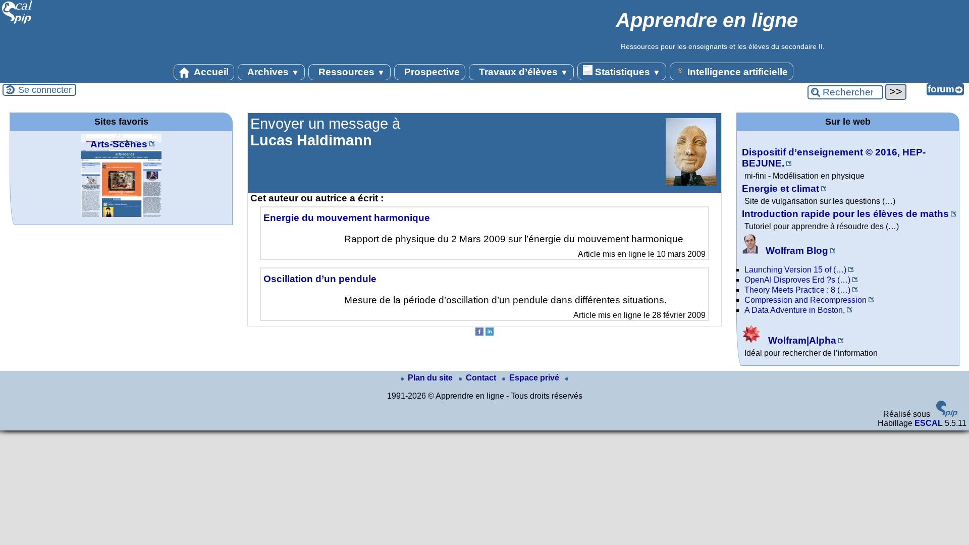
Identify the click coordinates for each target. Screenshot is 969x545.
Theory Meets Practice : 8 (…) (797, 290)
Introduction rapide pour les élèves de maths (845, 213)
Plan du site (431, 377)
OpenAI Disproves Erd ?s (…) (797, 280)
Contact (482, 377)
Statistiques (627, 72)
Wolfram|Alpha (801, 340)
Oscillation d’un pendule (319, 279)
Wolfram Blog (795, 250)
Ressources (350, 72)
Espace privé (535, 377)
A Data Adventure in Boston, (794, 310)
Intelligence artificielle (736, 72)
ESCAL (928, 423)
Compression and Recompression (805, 300)
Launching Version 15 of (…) (795, 269)
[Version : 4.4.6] (946, 414)
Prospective (431, 72)
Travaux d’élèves (522, 72)
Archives (272, 72)
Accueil (210, 72)
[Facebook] (479, 333)
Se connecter (45, 90)
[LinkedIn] (490, 333)
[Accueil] (17, 22)
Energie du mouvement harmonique (346, 217)
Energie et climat (780, 188)
